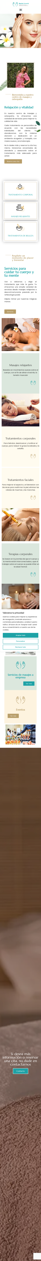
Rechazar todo (20, 647)
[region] (20, 630)
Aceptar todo (20, 635)
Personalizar (20, 641)
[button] (21, 10)
